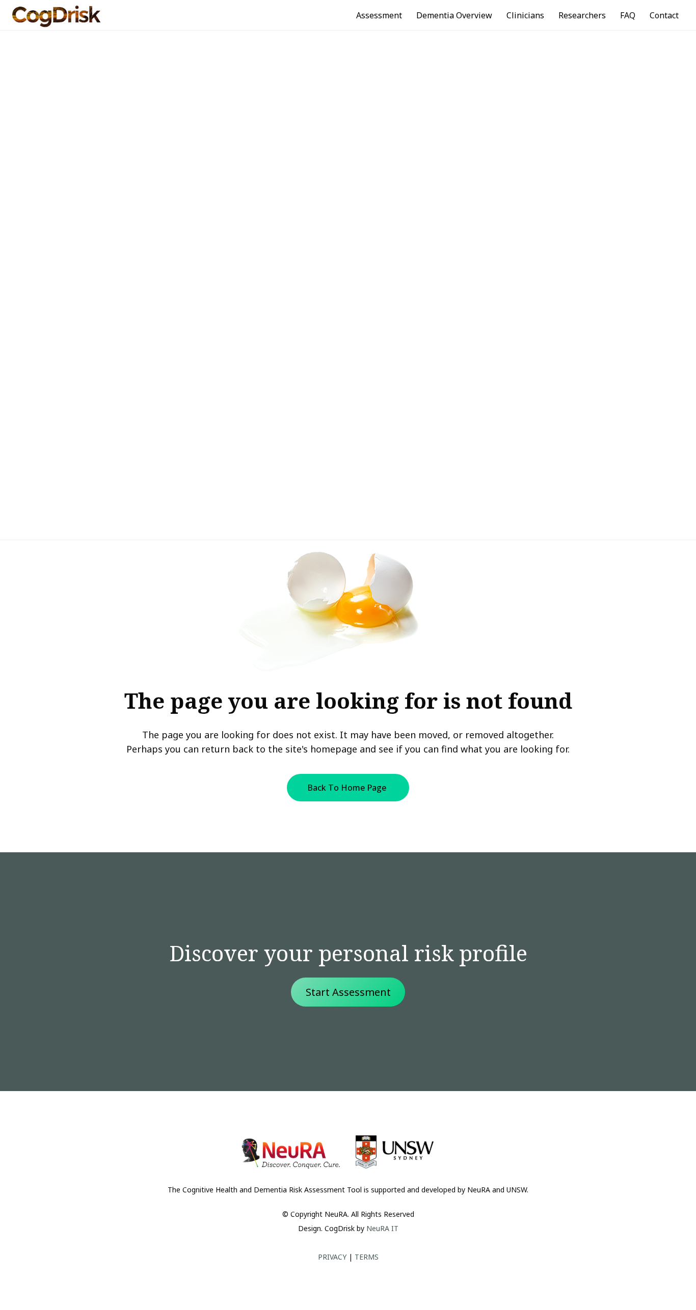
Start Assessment (348, 992)
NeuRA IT (382, 1228)
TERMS (367, 1257)
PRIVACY (332, 1257)
